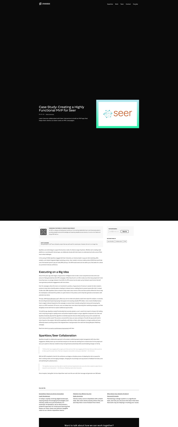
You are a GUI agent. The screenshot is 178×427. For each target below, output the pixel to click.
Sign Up (125, 231)
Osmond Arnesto (113, 396)
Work (116, 4)
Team (122, 4)
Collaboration (119, 241)
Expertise (110, 4)
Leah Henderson (44, 396)
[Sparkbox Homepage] (44, 3)
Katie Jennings (50, 114)
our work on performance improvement (58, 328)
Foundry (135, 4)
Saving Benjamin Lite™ (53, 298)
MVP (125, 241)
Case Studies (111, 241)
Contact (128, 4)
